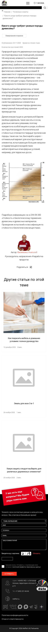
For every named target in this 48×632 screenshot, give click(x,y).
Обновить (36, 553)
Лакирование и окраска (14, 36)
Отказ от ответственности (12, 619)
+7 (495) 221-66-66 (22, 591)
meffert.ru (16, 599)
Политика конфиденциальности (15, 615)
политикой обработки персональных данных (26, 567)
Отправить (9, 574)
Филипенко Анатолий (27, 252)
